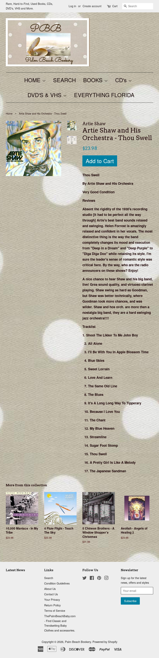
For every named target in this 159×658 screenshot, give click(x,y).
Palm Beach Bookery (78, 642)
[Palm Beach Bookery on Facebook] (92, 578)
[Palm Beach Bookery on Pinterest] (99, 578)
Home (9, 113)
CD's (121, 80)
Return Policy (52, 605)
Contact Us (51, 594)
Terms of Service (54, 610)
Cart (115, 6)
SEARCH (64, 80)
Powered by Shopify (104, 642)
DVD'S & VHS (45, 95)
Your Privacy (52, 599)
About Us (50, 589)
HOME (33, 80)
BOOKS (93, 80)
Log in (72, 6)
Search (48, 578)
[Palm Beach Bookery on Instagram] (106, 578)
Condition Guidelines (57, 583)
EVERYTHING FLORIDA (104, 95)
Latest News (15, 570)
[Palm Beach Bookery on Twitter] (84, 578)
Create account (92, 6)
